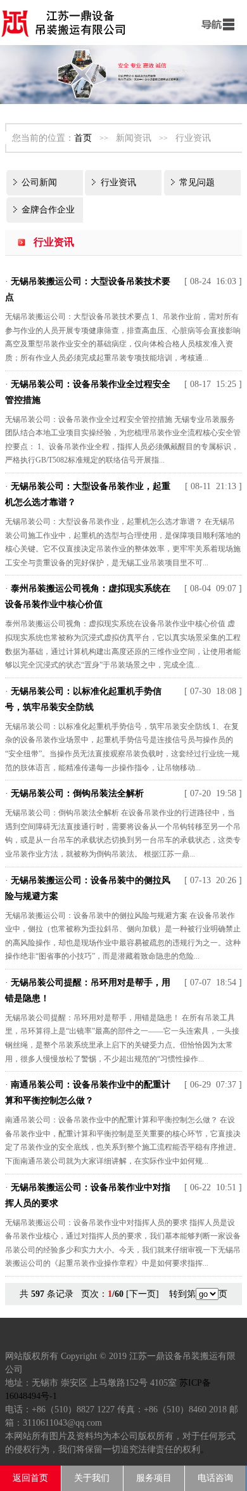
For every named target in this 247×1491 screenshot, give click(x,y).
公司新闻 (39, 182)
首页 (83, 138)
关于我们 (92, 1478)
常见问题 (197, 182)
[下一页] (142, 1294)
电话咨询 (215, 1478)
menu (215, 22)
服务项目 (154, 1478)
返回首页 (30, 1478)
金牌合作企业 (48, 209)
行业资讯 (118, 182)
